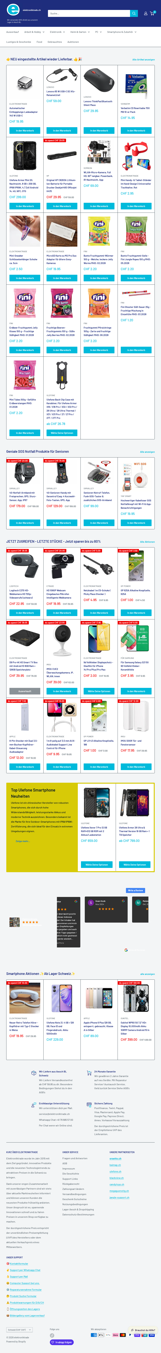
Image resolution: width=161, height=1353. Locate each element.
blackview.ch (117, 1177)
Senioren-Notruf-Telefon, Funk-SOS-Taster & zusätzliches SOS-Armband (98, 496)
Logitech (13, 586)
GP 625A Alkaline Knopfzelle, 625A (135, 592)
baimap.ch (115, 1164)
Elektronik (55, 31)
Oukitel (124, 1018)
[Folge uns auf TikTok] (52, 1335)
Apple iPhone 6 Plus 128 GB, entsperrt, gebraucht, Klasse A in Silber (98, 1026)
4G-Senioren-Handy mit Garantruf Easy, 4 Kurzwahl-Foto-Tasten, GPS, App (61, 496)
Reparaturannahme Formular (26, 1289)
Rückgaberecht (70, 1183)
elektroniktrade (18, 104)
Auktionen (73, 41)
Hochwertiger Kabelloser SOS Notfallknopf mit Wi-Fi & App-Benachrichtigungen (136, 504)
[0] (152, 13)
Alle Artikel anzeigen (143, 59)
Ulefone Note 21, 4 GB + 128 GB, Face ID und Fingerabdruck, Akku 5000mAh (60, 1028)
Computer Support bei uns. (25, 1283)
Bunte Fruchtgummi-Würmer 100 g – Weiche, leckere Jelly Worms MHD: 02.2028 (98, 259)
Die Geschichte (70, 1173)
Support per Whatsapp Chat (25, 1269)
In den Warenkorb (25, 130)
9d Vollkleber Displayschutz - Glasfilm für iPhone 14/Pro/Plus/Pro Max (98, 666)
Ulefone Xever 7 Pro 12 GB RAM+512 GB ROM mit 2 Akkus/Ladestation (94, 831)
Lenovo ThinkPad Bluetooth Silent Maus (98, 103)
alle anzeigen (147, 973)
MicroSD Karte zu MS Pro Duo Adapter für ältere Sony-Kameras (61, 259)
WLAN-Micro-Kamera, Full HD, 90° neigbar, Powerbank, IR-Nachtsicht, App (98, 176)
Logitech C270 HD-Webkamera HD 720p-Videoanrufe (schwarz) (21, 594)
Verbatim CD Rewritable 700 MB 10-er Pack (135, 110)
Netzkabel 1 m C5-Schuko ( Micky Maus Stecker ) (97, 592)
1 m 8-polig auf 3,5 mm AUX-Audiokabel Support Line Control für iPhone (61, 744)
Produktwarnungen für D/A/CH (27, 1302)
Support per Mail (19, 1276)
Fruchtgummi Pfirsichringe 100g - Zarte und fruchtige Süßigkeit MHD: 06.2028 (97, 331)
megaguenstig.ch (119, 1190)
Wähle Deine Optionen (62, 432)
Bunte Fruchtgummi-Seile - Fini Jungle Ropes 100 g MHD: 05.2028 (136, 259)
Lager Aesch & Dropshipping (78, 1209)
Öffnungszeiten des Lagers (25, 1308)
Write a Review (135, 890)
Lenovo (50, 87)
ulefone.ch (115, 1171)
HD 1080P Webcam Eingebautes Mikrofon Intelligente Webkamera (59, 594)
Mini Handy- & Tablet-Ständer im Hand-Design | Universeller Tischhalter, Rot (136, 184)
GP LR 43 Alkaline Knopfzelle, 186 (99, 742)
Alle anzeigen (147, 451)
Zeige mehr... (23, 841)
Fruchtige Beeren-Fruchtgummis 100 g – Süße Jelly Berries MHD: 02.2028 (61, 331)
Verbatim (125, 104)
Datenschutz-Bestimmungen (78, 1214)
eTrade (50, 586)
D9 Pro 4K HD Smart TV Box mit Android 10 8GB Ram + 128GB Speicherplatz (23, 666)
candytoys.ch (117, 1184)
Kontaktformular (19, 1263)
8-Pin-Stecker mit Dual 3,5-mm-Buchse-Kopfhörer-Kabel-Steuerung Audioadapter (23, 746)
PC (96, 31)
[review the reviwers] (97, 901)
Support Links (70, 1178)
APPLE (12, 736)
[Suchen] (134, 13)
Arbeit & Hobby (32, 31)
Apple (87, 1018)
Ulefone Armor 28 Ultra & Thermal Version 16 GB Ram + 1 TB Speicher (134, 831)
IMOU (49, 664)
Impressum (68, 1168)
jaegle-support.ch (119, 1197)
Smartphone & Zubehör (120, 31)
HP (48, 176)
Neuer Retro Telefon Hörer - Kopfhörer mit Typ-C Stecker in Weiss (24, 1026)
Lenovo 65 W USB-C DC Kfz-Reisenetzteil (61, 93)
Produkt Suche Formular (23, 1295)
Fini (85, 251)
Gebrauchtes (55, 41)
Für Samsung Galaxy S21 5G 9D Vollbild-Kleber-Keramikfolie (135, 666)
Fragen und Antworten (74, 1158)
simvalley (14, 488)
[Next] (155, 493)
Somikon (88, 168)
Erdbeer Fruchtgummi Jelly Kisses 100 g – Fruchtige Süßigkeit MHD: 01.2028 (23, 331)
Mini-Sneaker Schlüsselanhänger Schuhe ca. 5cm (23, 259)
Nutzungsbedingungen (75, 1204)
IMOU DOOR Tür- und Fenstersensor (131, 742)
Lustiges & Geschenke (18, 41)
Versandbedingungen (74, 1194)
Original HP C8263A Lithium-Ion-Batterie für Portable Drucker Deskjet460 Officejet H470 (62, 186)
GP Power (125, 586)
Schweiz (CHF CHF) (17, 1329)
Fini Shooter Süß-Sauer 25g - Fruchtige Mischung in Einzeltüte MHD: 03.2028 (136, 311)
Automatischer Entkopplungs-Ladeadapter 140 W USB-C (23, 112)
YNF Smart (126, 496)
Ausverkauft (24, 691)
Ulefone (13, 176)
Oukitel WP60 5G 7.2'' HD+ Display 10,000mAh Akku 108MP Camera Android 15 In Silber (135, 1028)
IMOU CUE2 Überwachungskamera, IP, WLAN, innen (60, 673)
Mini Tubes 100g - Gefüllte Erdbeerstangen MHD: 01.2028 (22, 403)
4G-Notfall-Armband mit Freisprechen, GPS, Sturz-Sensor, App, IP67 (22, 496)
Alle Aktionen (147, 541)
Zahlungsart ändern (73, 1188)
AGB (64, 1163)
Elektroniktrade (92, 586)
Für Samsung (127, 658)
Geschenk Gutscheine (74, 1199)
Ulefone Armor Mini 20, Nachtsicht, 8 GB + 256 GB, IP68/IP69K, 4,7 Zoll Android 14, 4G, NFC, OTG (23, 186)
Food (39, 41)
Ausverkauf (12, 31)
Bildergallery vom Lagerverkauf (27, 1315)
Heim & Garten (78, 31)
